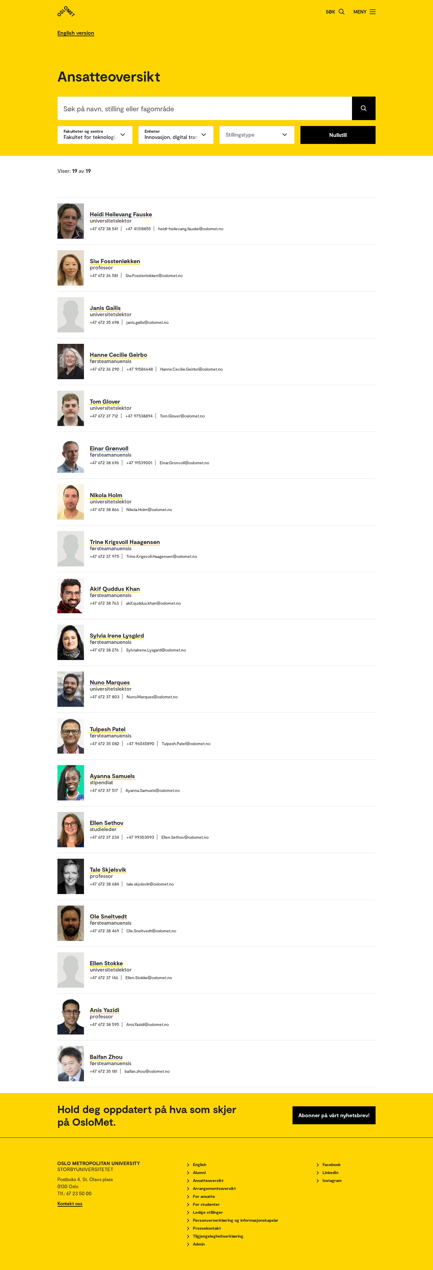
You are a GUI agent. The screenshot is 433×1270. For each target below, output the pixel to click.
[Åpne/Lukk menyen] (373, 11)
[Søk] (342, 12)
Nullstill (338, 135)
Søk (330, 11)
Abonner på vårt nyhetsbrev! (334, 1115)
